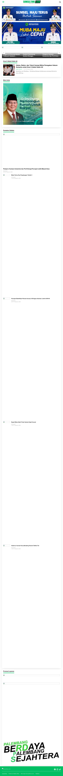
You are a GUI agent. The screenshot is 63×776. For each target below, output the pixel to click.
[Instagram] (57, 769)
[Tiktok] (60, 769)
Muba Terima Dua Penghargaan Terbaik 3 (21, 175)
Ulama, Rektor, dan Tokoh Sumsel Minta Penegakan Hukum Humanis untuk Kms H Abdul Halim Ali (37, 66)
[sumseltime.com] (32, 2)
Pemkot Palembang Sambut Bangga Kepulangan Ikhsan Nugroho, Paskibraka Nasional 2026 (29, 55)
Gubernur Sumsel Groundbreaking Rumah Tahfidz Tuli (25, 545)
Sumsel (20, 69)
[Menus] (3, 2)
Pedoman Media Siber (14, 773)
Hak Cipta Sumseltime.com (27, 773)
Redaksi (37, 773)
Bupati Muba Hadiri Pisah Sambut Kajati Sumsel (23, 422)
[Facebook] (55, 769)
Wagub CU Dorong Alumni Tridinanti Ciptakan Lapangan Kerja (11, 55)
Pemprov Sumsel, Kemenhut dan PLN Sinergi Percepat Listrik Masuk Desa (51, 55)
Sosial (17, 69)
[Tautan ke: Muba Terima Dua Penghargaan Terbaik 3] (6, 235)
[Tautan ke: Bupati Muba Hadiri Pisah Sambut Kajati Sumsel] (6, 482)
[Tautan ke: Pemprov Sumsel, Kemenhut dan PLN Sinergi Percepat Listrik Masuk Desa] (31, 150)
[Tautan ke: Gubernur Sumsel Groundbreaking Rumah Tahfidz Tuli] (6, 605)
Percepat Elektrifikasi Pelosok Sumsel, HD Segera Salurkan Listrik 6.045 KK (30, 298)
